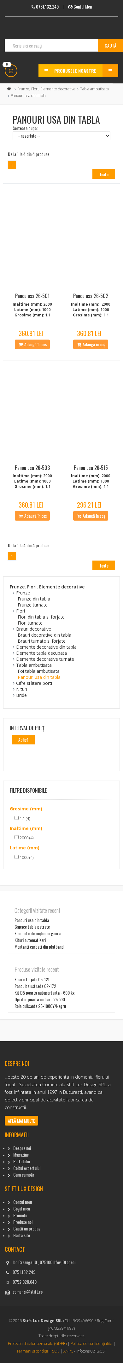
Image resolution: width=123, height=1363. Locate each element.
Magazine (21, 1154)
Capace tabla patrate (32, 926)
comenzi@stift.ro (28, 1291)
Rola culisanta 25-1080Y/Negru (40, 1006)
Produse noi (22, 1221)
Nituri (21, 689)
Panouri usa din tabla (39, 677)
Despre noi (22, 1148)
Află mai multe (21, 1120)
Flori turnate (30, 623)
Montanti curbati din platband (39, 946)
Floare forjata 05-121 (32, 979)
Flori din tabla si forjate (41, 617)
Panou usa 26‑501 (32, 296)
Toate (103, 174)
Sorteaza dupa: (25, 128)
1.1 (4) (24, 818)
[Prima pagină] (9, 89)
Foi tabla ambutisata (39, 671)
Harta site (21, 1235)
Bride (21, 695)
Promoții (20, 1215)
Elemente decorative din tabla (46, 647)
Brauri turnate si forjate (42, 641)
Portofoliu (21, 1161)
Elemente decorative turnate (45, 659)
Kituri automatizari (30, 940)
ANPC (68, 1351)
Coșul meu (21, 1208)
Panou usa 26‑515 (91, 467)
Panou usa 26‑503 (32, 467)
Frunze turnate (33, 605)
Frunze (23, 593)
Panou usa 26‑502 (90, 296)
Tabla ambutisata (94, 89)
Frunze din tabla (34, 599)
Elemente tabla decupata (41, 653)
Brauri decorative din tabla (44, 635)
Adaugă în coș (35, 344)
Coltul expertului (26, 1168)
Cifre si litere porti (34, 683)
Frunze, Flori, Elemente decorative (46, 89)
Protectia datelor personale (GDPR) (37, 1343)
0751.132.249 (24, 1272)
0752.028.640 (25, 1281)
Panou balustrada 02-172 (35, 986)
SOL (55, 1351)
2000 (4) (26, 838)
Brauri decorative (33, 629)
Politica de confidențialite (91, 1343)
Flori (20, 611)
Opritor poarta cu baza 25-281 (40, 999)
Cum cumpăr (23, 1174)
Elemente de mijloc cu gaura (38, 933)
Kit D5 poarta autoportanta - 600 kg (45, 992)
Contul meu (22, 1201)
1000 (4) (26, 857)
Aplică (23, 739)
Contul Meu (82, 6)
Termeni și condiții (32, 1351)
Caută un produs (26, 1228)
